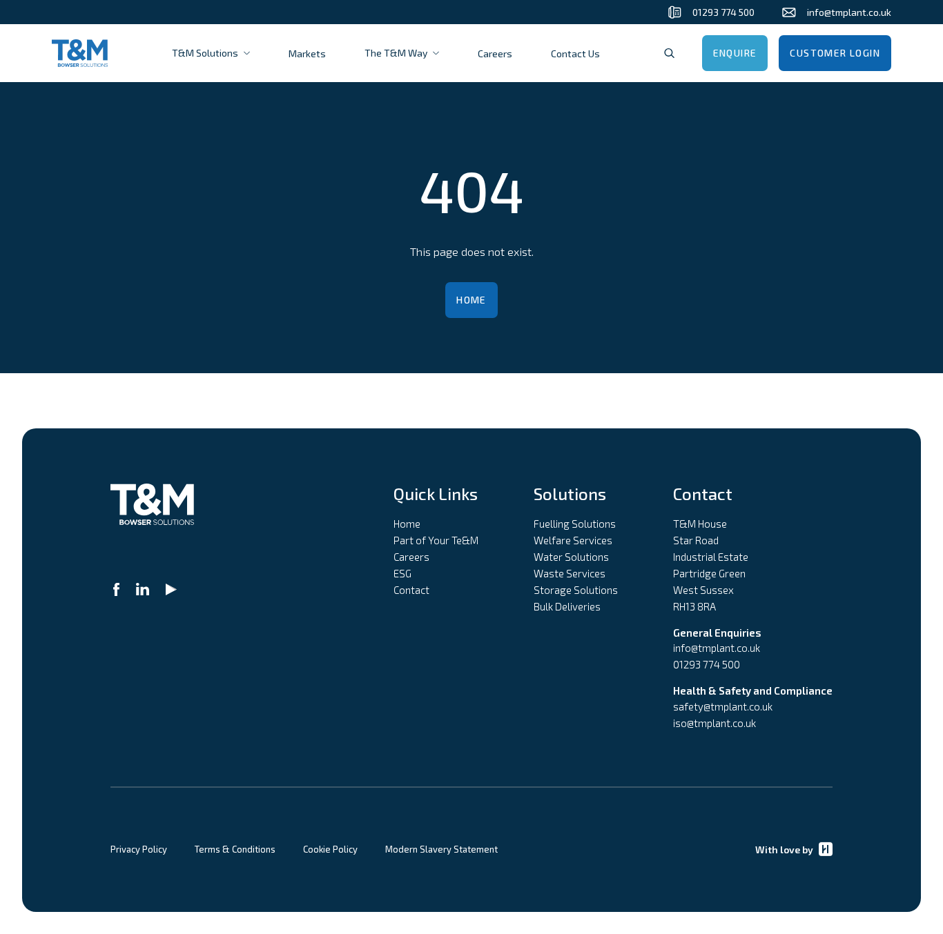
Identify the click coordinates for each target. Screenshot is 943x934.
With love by (784, 849)
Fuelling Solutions (575, 523)
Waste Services (569, 573)
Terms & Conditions (235, 849)
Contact (411, 590)
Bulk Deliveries (567, 606)
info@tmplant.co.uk (716, 648)
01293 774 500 (706, 664)
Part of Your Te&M (435, 540)
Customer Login (835, 53)
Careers (495, 53)
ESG (402, 573)
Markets (307, 53)
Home (471, 300)
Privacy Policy (138, 849)
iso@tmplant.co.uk (714, 723)
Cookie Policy (330, 849)
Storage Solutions (576, 590)
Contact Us (575, 53)
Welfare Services (573, 540)
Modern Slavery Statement (441, 849)
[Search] (669, 53)
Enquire (735, 53)
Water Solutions (571, 556)
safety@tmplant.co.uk (722, 706)
